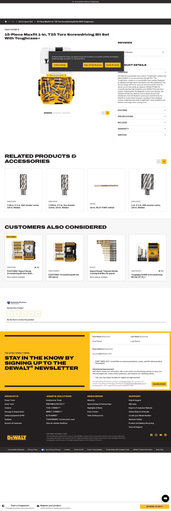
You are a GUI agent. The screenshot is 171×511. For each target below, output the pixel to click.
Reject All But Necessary (93, 65)
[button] (142, 48)
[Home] (6, 21)
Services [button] (122, 135)
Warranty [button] (123, 129)
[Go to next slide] (107, 113)
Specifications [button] (125, 116)
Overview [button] (123, 72)
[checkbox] (93, 362)
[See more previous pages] (12, 21)
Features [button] (122, 110)
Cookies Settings (60, 65)
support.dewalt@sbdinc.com (135, 383)
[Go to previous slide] (103, 113)
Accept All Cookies (112, 65)
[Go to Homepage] (17, 437)
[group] (18, 507)
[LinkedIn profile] (165, 435)
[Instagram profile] (156, 435)
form (113, 383)
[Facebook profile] (151, 435)
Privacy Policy (126, 381)
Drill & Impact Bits (26, 22)
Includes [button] (122, 122)
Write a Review (126, 52)
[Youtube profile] (161, 435)
